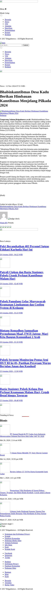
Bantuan (8, 572)
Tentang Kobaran (11, 543)
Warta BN (4, 223)
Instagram (8, 555)
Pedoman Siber (10, 568)
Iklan (7, 574)
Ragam (7, 32)
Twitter (7, 558)
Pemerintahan (10, 30)
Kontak (7, 536)
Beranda (8, 20)
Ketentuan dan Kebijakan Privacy (17, 534)
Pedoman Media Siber (13, 541)
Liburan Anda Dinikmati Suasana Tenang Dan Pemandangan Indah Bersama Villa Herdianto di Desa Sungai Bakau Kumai (23, 513)
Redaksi (8, 35)
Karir (7, 547)
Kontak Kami (10, 549)
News (7, 22)
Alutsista (8, 26)
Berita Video (9, 585)
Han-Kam (8, 28)
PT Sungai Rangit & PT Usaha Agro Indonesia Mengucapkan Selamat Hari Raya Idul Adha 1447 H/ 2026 (22, 435)
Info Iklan (8, 545)
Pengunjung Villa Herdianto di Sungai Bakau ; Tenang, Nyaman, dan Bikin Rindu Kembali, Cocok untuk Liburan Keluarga (25, 492)
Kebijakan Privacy (12, 564)
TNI (6, 24)
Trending (8, 583)
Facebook (8, 553)
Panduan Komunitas (12, 538)
